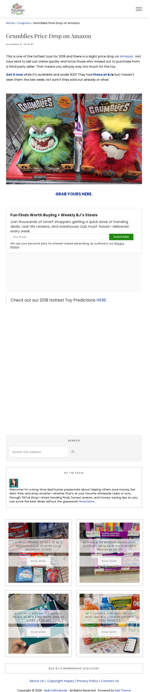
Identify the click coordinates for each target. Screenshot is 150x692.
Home (10, 23)
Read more (40, 562)
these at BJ (102, 74)
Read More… (87, 501)
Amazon (126, 56)
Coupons (23, 23)
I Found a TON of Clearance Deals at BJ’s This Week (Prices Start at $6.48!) (38, 616)
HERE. (101, 300)
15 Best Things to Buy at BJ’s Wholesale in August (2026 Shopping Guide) (38, 545)
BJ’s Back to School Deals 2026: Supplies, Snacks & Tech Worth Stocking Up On (109, 545)
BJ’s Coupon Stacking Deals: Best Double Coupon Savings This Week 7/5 (109, 616)
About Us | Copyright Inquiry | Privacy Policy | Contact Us (74, 681)
